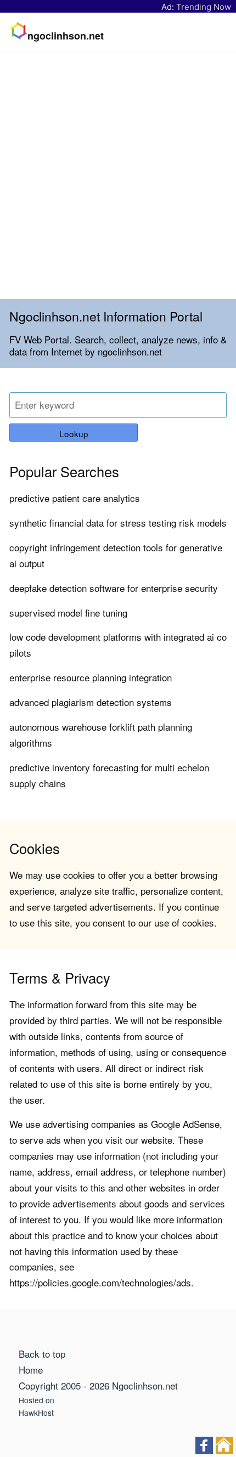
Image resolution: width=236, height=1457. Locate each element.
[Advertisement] (118, 175)
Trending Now (203, 7)
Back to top (42, 1353)
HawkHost (36, 1412)
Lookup (73, 433)
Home (31, 1369)
